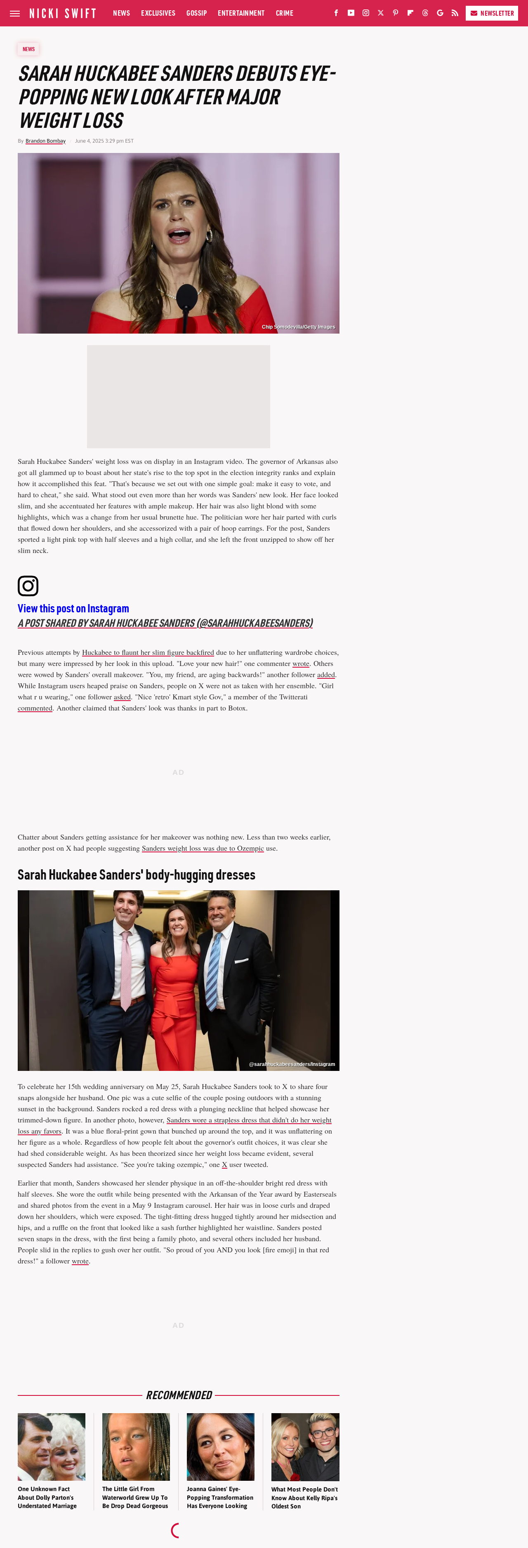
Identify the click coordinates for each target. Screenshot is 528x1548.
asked (122, 696)
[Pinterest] (395, 14)
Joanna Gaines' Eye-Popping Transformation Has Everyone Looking (220, 1497)
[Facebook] (336, 14)
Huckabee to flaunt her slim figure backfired (148, 652)
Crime (285, 13)
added (326, 674)
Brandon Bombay (46, 141)
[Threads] (425, 14)
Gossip (196, 13)
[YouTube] (351, 14)
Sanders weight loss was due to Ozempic (203, 848)
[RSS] (455, 14)
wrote (300, 663)
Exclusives (158, 13)
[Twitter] (381, 14)
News (121, 13)
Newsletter (497, 13)
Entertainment (241, 13)
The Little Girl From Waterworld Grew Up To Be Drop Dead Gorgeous (135, 1497)
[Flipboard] (410, 14)
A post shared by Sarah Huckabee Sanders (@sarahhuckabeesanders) (165, 623)
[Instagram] (366, 14)
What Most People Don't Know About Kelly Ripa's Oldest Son (304, 1498)
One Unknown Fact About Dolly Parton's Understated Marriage (47, 1497)
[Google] (440, 14)
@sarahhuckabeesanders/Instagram (292, 1064)
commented (35, 708)
